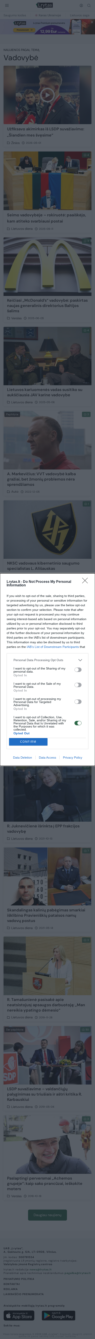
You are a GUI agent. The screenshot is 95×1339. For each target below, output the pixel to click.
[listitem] (47, 660)
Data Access (47, 757)
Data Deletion (22, 757)
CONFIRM (28, 741)
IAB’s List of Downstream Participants (53, 647)
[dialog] (47, 669)
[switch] (78, 670)
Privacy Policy (72, 757)
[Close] (86, 582)
